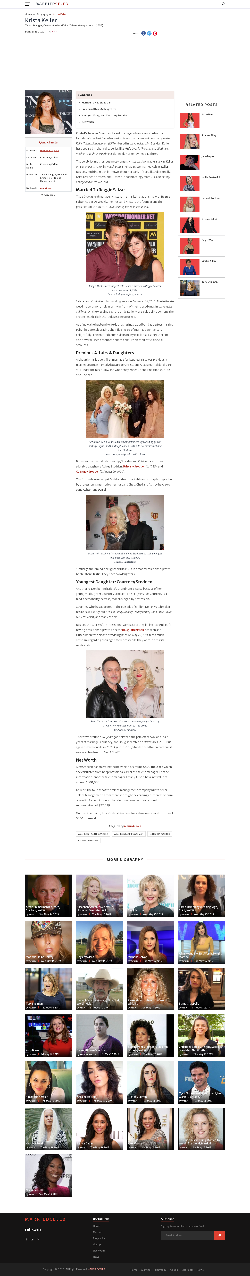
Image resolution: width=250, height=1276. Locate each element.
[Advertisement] (125, 63)
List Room (99, 1250)
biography (42, 14)
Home (96, 1226)
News (96, 1256)
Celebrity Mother (88, 840)
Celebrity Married (160, 834)
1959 (56, 150)
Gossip (97, 1244)
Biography (99, 1238)
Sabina (185, 1054)
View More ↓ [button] (48, 195)
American (45, 188)
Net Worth (88, 122)
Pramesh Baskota (88, 1054)
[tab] (125, 95)
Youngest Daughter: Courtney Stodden (105, 115)
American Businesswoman (128, 834)
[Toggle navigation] (28, 4)
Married (52, 4)
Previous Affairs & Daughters (99, 109)
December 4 (46, 150)
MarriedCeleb (45, 1219)
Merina (83, 915)
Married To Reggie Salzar (96, 102)
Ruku (54, 31)
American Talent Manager (93, 834)
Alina (31, 915)
